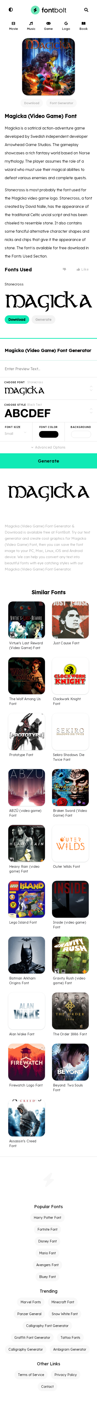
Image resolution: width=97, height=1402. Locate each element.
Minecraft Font (62, 1302)
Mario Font (47, 1253)
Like (84, 269)
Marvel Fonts (30, 1302)
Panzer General (29, 1314)
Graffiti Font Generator (32, 1337)
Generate (43, 319)
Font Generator (61, 103)
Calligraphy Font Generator (47, 1326)
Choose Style (15, 404)
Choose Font (14, 382)
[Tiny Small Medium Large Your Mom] (16, 431)
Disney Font (47, 1241)
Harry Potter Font (47, 1217)
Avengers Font (47, 1265)
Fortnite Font (47, 1229)
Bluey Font (47, 1277)
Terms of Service (31, 1375)
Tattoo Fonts (70, 1337)
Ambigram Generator (69, 1349)
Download (31, 103)
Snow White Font (65, 1314)
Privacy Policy (65, 1375)
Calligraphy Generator (25, 1349)
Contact (47, 1386)
